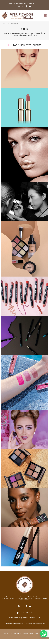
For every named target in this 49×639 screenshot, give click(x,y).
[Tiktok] (23, 6)
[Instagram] (19, 6)
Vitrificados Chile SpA (11, 633)
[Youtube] (30, 6)
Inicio (3, 23)
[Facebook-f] (26, 6)
